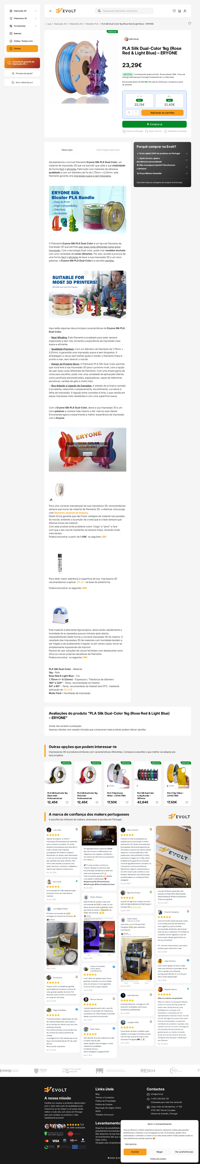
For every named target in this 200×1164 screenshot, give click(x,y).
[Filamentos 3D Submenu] (36, 18)
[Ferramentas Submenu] (36, 26)
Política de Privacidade (105, 1101)
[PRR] (65, 1146)
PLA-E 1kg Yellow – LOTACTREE (175, 794)
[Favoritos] (174, 11)
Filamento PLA (92, 24)
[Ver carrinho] (179, 11)
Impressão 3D (20, 10)
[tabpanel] (87, 427)
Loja (49, 24)
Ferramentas (19, 26)
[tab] (67, 149)
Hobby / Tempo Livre (23, 41)
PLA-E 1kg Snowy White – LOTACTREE (116, 794)
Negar (159, 1151)
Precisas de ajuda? (24, 73)
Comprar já (156, 124)
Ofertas (17, 48)
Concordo (87, 454)
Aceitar (135, 1151)
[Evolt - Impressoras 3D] (66, 11)
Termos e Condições (104, 1097)
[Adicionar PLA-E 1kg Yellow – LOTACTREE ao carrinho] (187, 784)
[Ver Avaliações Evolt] (117, 942)
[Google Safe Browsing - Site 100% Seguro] (53, 1133)
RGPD (98, 1111)
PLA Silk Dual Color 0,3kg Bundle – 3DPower (145, 795)
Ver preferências (184, 1151)
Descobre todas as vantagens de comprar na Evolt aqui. (160, 182)
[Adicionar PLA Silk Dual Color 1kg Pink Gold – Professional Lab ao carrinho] (97, 784)
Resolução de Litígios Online (108, 1108)
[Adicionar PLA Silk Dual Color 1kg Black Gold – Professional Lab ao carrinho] (67, 784)
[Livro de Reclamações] (74, 1133)
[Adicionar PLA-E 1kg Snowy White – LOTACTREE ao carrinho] (127, 784)
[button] (82, 68)
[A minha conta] (185, 11)
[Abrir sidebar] (50, 10)
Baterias (17, 33)
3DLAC (81, 582)
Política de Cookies (158, 1158)
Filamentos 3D (20, 18)
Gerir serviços (130, 1144)
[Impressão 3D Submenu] (36, 11)
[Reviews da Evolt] (66, 1126)
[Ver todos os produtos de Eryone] (131, 38)
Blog (97, 1094)
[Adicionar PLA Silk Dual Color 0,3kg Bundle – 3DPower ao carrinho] (157, 784)
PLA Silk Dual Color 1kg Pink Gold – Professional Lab (87, 795)
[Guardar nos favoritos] (189, 23)
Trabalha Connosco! (104, 1114)
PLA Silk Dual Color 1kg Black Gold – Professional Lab (57, 795)
